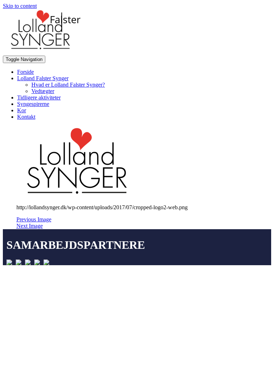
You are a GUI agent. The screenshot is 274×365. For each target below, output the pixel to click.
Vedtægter (42, 91)
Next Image (29, 226)
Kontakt (26, 117)
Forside (25, 72)
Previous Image (33, 219)
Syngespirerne (33, 104)
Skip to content (20, 6)
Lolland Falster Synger (42, 78)
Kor (21, 110)
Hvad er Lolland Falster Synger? (68, 85)
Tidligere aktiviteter (39, 97)
